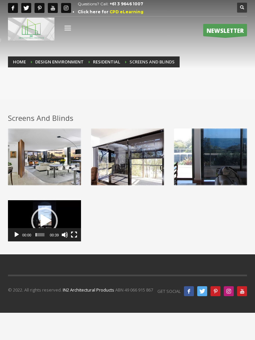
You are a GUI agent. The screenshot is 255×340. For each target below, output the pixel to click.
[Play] (16, 234)
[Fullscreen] (74, 234)
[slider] (40, 234)
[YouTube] (242, 291)
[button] (44, 221)
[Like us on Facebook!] (189, 291)
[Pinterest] (39, 8)
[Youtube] (53, 8)
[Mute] (64, 234)
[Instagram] (66, 8)
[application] (44, 220)
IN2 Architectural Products (88, 290)
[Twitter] (26, 8)
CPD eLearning (126, 11)
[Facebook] (13, 8)
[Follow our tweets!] (202, 291)
